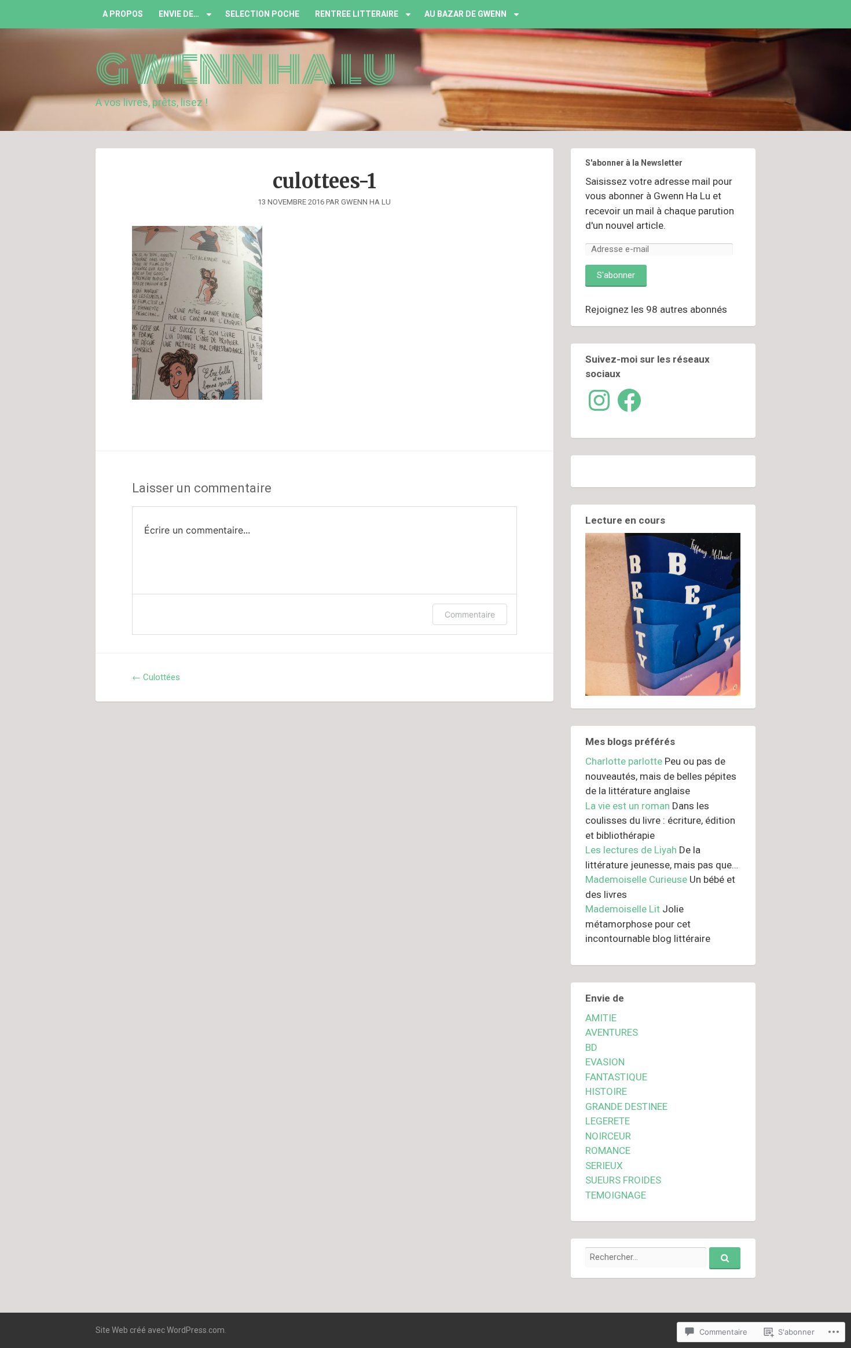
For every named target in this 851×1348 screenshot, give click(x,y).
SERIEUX (604, 1165)
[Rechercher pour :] (662, 1257)
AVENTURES (611, 1032)
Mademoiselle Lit (622, 909)
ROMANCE (607, 1150)
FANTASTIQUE (616, 1077)
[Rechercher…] (724, 1258)
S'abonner (616, 275)
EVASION (605, 1062)
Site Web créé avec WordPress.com (160, 1330)
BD (591, 1047)
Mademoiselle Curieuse (636, 879)
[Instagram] (599, 400)
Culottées (156, 677)
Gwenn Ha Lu (246, 70)
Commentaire (470, 614)
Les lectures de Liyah (631, 850)
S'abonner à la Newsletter (634, 162)
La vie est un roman (627, 806)
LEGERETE (607, 1121)
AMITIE (601, 1018)
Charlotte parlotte (623, 761)
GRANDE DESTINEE (626, 1106)
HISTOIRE (606, 1091)
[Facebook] (629, 400)
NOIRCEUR (608, 1136)
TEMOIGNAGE (615, 1195)
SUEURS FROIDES (623, 1180)
